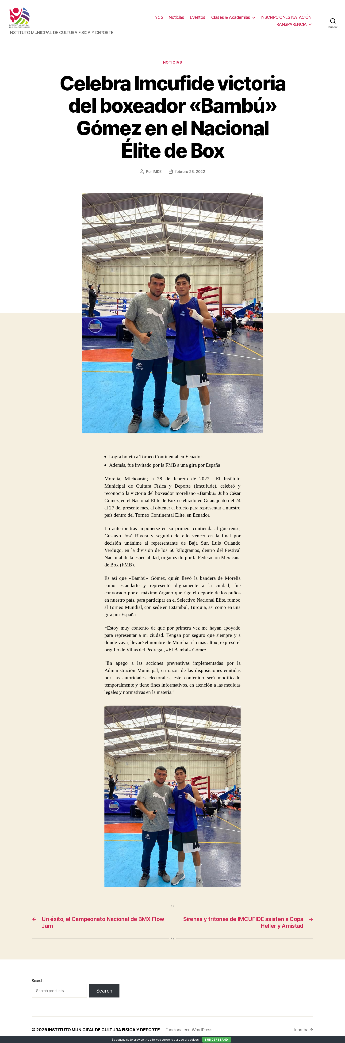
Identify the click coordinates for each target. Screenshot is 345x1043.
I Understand (216, 1039)
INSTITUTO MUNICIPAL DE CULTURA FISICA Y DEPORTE (104, 1029)
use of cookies (189, 1039)
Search (37, 980)
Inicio (158, 17)
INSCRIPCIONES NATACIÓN (286, 17)
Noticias (176, 17)
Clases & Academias (230, 17)
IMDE (157, 171)
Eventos (197, 17)
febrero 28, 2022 (190, 171)
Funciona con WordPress (188, 1029)
